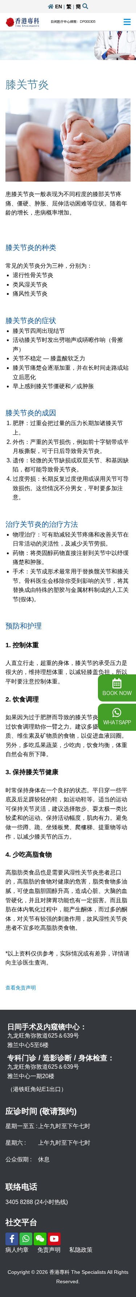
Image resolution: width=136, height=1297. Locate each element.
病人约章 (17, 1250)
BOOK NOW (117, 693)
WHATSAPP (117, 722)
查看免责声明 (20, 988)
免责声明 (49, 1250)
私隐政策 (80, 1250)
